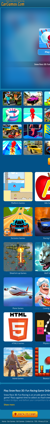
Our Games (11, 421)
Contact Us (29, 421)
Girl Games (20, 421)
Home (4, 421)
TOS (35, 421)
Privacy (41, 421)
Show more (9, 404)
